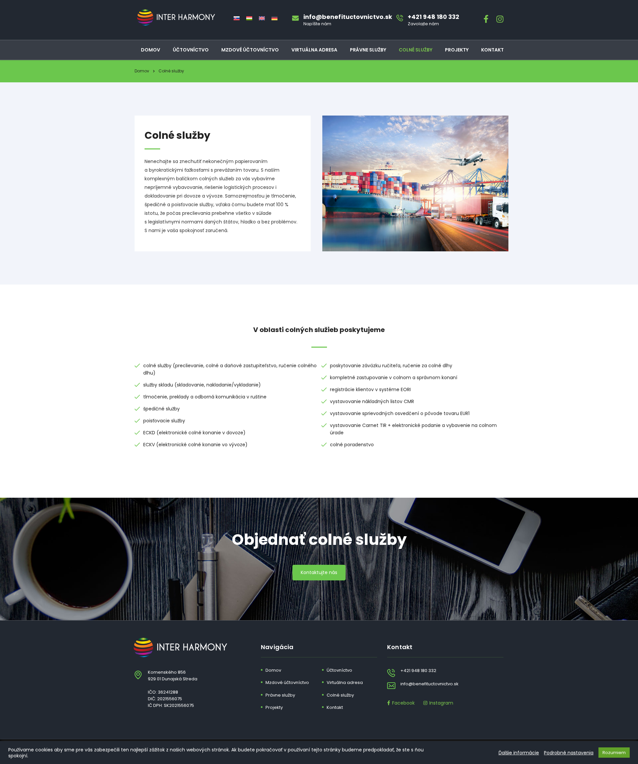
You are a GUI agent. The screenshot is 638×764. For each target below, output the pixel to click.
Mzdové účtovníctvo (250, 49)
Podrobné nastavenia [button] (568, 753)
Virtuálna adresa (314, 49)
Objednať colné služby (319, 539)
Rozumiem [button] (614, 752)
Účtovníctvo (191, 49)
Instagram (441, 703)
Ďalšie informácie (518, 753)
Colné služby (415, 49)
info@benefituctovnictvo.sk (429, 684)
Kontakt (492, 49)
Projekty (457, 49)
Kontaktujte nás (319, 572)
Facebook (403, 702)
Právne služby (368, 49)
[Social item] (486, 20)
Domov (150, 49)
